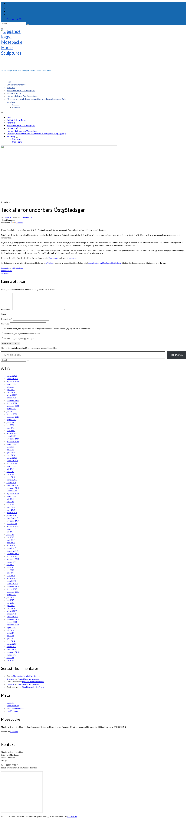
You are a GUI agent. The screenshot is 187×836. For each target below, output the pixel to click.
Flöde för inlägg (13, 706)
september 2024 (13, 406)
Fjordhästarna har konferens (28, 679)
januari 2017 (11, 548)
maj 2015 (10, 603)
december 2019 (12, 461)
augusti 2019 (11, 466)
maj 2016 (10, 570)
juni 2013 (10, 658)
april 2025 (11, 390)
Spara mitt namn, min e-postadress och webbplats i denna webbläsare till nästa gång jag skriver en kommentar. (47, 329)
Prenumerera (176, 355)
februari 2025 (12, 395)
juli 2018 (10, 499)
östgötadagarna (17, 268)
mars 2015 (11, 608)
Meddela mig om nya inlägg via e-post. (19, 339)
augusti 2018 (11, 496)
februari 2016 (12, 578)
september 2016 (13, 559)
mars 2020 (11, 455)
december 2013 (12, 649)
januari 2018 (11, 515)
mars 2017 (11, 543)
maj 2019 (10, 474)
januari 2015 (11, 614)
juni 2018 (10, 502)
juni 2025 (10, 387)
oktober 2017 (12, 524)
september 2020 (13, 442)
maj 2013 (10, 660)
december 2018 (12, 485)
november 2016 (13, 554)
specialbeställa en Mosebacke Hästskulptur (105, 263)
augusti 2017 (11, 529)
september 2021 (13, 417)
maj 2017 (10, 537)
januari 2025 (11, 398)
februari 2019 (12, 480)
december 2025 (12, 379)
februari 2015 (12, 611)
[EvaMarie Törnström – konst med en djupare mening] (93, 48)
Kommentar (6, 309)
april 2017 (11, 540)
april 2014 (11, 638)
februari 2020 (12, 458)
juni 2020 (10, 447)
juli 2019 (10, 469)
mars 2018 (11, 510)
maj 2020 (10, 450)
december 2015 (12, 584)
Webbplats (5, 324)
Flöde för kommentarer (16, 708)
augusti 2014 (11, 628)
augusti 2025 (11, 384)
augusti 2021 (11, 420)
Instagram (72, 258)
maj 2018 (10, 504)
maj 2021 (10, 425)
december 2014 (12, 617)
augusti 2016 (11, 562)
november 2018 (13, 488)
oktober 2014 (12, 622)
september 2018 (13, 494)
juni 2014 (10, 633)
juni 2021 (10, 422)
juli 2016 (10, 565)
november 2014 (13, 619)
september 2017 (13, 526)
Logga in (10, 703)
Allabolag (14, 732)
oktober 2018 (12, 491)
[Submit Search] (28, 24)
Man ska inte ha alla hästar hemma (26, 676)
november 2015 (13, 587)
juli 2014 (10, 630)
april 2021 (11, 428)
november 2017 (13, 521)
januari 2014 (11, 647)
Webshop (49, 263)
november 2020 (13, 439)
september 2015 (13, 592)
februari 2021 (12, 433)
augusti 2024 (11, 409)
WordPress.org (12, 711)
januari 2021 (11, 436)
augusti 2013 (11, 655)
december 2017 (12, 518)
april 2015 (11, 606)
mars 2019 (11, 477)
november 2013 (13, 652)
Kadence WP (72, 817)
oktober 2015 (12, 589)
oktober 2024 (12, 403)
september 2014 (13, 625)
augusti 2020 (11, 444)
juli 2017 (10, 532)
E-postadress (6, 319)
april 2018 (11, 507)
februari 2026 (12, 376)
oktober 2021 (12, 414)
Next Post (5, 273)
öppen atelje (5, 268)
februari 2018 (12, 513)
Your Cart (15, 19)
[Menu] (2, 112)
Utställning (25, 217)
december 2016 (12, 551)
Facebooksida (53, 258)
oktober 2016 (12, 556)
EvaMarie (7, 217)
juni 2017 (10, 535)
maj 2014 (10, 636)
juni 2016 (10, 567)
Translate (19, 223)
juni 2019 (10, 472)
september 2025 (13, 381)
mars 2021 (11, 431)
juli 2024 (10, 411)
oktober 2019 (12, 463)
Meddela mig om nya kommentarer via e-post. (22, 334)
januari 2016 (11, 581)
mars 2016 (11, 576)
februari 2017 (12, 545)
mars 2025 (11, 392)
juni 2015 (10, 600)
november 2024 (13, 401)
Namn (4, 314)
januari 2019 (11, 483)
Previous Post (6, 271)
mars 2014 (11, 641)
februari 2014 (12, 644)
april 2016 (11, 573)
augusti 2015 (11, 595)
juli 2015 (10, 597)
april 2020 (11, 453)
